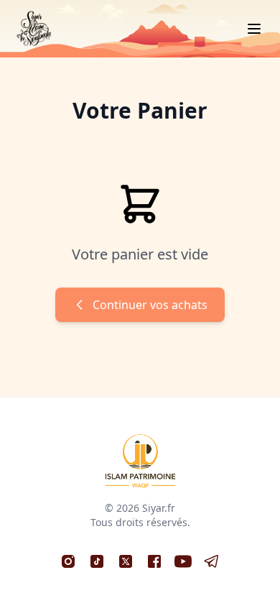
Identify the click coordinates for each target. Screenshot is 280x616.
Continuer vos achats (150, 305)
